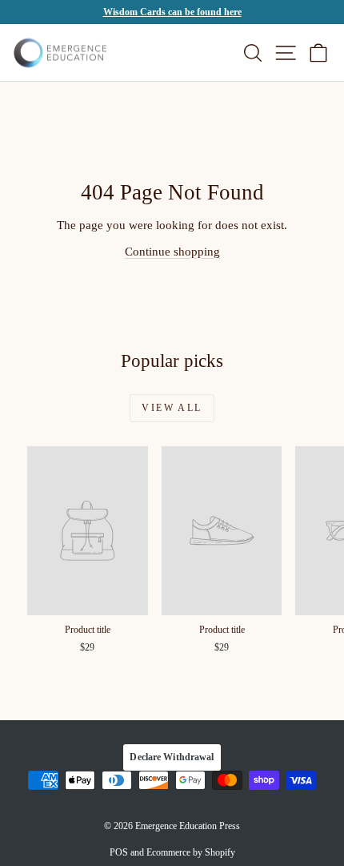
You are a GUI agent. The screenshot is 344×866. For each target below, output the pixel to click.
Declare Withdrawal (172, 757)
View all (172, 407)
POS (119, 852)
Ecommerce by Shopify (190, 852)
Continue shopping (172, 251)
